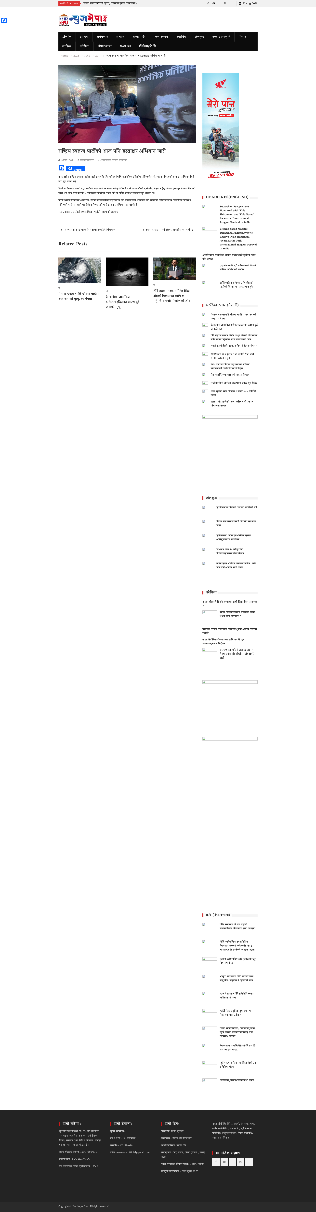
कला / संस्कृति (221, 37)
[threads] (231, 3)
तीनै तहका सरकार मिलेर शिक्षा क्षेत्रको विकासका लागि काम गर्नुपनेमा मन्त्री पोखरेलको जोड (171, 296)
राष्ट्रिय (84, 37)
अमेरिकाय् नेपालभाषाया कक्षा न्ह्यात (237, 1080)
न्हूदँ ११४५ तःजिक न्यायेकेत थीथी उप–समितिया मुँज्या (238, 1065)
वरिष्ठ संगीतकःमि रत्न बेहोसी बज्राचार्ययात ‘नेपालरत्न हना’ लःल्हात (237, 926)
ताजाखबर (106, 160)
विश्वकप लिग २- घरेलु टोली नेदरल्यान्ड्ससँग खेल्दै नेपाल (230, 551)
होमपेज (66, 37)
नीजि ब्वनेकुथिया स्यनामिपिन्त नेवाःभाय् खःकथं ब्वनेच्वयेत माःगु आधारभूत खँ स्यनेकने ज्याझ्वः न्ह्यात (237, 945)
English (125, 46)
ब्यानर (115, 160)
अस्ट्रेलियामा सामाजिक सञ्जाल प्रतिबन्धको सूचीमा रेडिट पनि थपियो (228, 257)
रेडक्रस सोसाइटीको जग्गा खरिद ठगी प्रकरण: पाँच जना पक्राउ (232, 403)
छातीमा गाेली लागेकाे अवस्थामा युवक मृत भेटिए (234, 383)
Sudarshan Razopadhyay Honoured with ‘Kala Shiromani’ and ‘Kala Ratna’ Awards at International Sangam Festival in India (237, 214)
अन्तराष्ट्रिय (139, 37)
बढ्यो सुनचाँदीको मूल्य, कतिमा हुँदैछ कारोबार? (234, 346)
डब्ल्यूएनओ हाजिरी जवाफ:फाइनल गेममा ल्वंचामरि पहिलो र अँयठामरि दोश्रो (237, 654)
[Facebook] (208, 3)
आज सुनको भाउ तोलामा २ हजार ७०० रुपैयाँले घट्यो (233, 393)
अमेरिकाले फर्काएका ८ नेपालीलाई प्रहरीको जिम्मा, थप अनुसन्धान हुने (236, 285)
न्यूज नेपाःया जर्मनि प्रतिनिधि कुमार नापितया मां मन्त (236, 995)
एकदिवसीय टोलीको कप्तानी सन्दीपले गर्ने (236, 507)
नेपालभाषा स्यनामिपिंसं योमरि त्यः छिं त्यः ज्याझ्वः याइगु (237, 1047)
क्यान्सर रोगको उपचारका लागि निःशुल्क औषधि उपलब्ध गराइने (229, 631)
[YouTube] (214, 3)
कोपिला (84, 46)
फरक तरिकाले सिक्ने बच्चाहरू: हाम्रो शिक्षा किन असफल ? (229, 604)
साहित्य (66, 46)
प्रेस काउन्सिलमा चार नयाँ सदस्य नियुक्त (230, 375)
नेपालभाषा (105, 46)
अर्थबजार (102, 37)
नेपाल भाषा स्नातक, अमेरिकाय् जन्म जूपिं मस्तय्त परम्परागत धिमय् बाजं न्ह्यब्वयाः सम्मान (237, 1032)
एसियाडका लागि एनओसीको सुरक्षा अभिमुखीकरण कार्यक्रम (233, 537)
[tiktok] (219, 3)
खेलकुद (199, 37)
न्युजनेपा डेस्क (87, 160)
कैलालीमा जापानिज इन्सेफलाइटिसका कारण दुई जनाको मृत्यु (122, 302)
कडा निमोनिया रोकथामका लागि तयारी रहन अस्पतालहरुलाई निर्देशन (223, 641)
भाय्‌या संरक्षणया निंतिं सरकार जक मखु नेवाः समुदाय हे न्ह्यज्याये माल (236, 978)
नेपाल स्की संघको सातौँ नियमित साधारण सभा (236, 523)
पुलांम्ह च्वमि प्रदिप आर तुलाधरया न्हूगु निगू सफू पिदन (238, 961)
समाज (120, 37)
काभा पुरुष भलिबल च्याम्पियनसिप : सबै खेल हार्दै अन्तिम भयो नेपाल (236, 565)
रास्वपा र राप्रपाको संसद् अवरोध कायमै (166, 230)
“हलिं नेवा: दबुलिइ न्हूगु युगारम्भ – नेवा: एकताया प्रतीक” (236, 1013)
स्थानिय (181, 37)
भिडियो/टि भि (147, 46)
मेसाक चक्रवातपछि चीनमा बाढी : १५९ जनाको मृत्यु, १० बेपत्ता (78, 296)
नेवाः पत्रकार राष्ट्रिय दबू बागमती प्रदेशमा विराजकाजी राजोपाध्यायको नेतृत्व (230, 366)
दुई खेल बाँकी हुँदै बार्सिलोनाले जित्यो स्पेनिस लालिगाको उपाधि (238, 267)
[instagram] (225, 3)
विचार (242, 37)
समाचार (123, 160)
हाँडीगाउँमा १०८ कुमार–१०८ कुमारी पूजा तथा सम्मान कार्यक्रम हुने (232, 356)
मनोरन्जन (161, 37)
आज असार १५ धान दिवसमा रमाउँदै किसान (90, 230)
